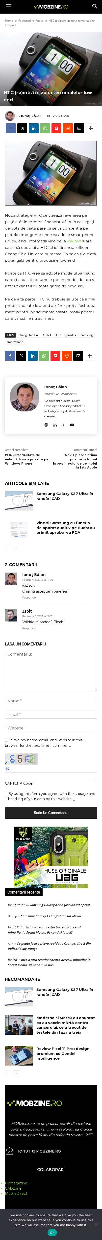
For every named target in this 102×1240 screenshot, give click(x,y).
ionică (12, 960)
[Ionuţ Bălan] (10, 116)
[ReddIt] (68, 128)
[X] (22, 128)
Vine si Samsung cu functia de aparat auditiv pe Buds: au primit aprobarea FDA (65, 527)
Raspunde (29, 597)
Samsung (87, 335)
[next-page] (16, 548)
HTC (58, 335)
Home (9, 21)
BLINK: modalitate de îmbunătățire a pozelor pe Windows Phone (27, 459)
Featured (24, 21)
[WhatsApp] (45, 128)
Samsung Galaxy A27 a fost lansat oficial (59, 905)
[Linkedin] (34, 128)
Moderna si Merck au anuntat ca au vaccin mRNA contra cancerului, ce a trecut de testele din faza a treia (65, 1025)
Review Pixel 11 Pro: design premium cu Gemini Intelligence (62, 1053)
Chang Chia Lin (28, 335)
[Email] (79, 128)
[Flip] (56, 128)
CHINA (47, 335)
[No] (95, 1224)
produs (71, 335)
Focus (40, 21)
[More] (91, 128)
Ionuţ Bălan (31, 116)
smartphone (15, 342)
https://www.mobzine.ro (60, 394)
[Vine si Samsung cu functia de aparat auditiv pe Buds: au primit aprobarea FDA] (19, 530)
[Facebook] (11, 128)
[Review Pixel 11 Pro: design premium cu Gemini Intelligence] (19, 1056)
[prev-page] (8, 548)
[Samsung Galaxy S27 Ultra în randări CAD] (19, 501)
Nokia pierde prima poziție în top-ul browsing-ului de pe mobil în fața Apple (75, 461)
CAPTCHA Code (18, 783)
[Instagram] (46, 424)
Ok (52, 1233)
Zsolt (27, 611)
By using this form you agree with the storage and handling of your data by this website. (51, 796)
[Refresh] (7, 770)
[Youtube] (72, 424)
